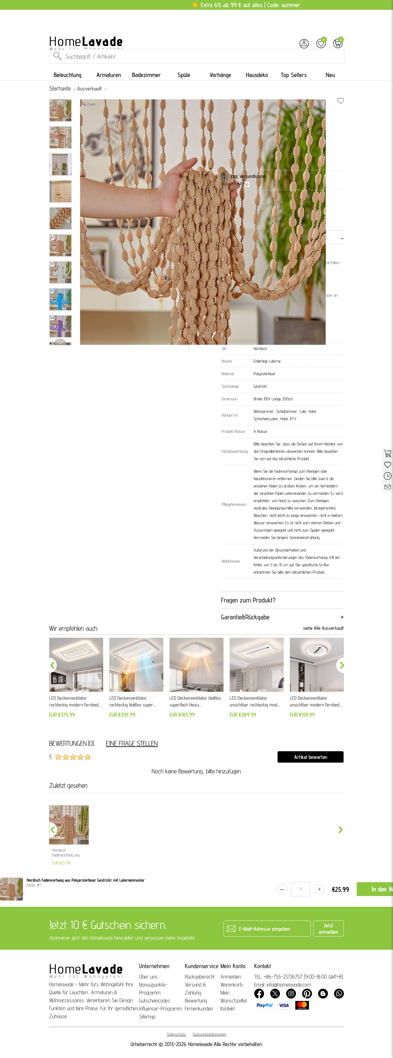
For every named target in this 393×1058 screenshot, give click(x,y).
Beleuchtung (67, 75)
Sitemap (147, 1016)
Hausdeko (257, 75)
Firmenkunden (199, 1008)
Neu (330, 75)
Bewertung (196, 1000)
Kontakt (227, 1008)
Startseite (60, 88)
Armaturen (108, 75)
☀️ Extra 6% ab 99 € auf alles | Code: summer (245, 5)
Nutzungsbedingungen (209, 1034)
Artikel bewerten (310, 757)
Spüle (183, 75)
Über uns (148, 976)
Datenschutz (176, 1034)
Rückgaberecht (200, 976)
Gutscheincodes (154, 1000)
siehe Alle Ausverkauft (323, 628)
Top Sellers (294, 75)
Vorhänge (220, 75)
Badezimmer (146, 75)
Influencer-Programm (160, 1008)
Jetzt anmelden (328, 928)
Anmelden (230, 976)
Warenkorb (231, 984)
